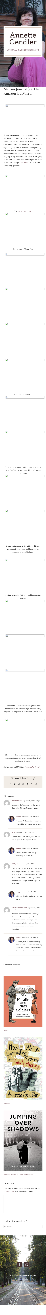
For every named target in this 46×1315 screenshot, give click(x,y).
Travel (37, 767)
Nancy (14, 832)
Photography (29, 767)
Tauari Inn (24, 162)
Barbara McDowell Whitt (19, 908)
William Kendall (17, 801)
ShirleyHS (15, 864)
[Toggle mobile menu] (40, 59)
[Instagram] (26, 1264)
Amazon (7, 1030)
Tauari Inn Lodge (25, 211)
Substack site (9, 1191)
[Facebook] (19, 1264)
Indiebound (28, 1174)
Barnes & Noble (17, 1174)
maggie (18, 816)
